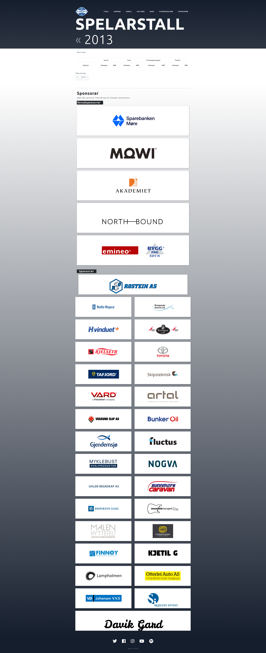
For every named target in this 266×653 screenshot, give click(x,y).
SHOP (152, 11)
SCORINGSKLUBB (166, 11)
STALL (106, 11)
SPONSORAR (183, 11)
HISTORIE (141, 11)
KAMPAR (117, 11)
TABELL (129, 11)
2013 (83, 77)
